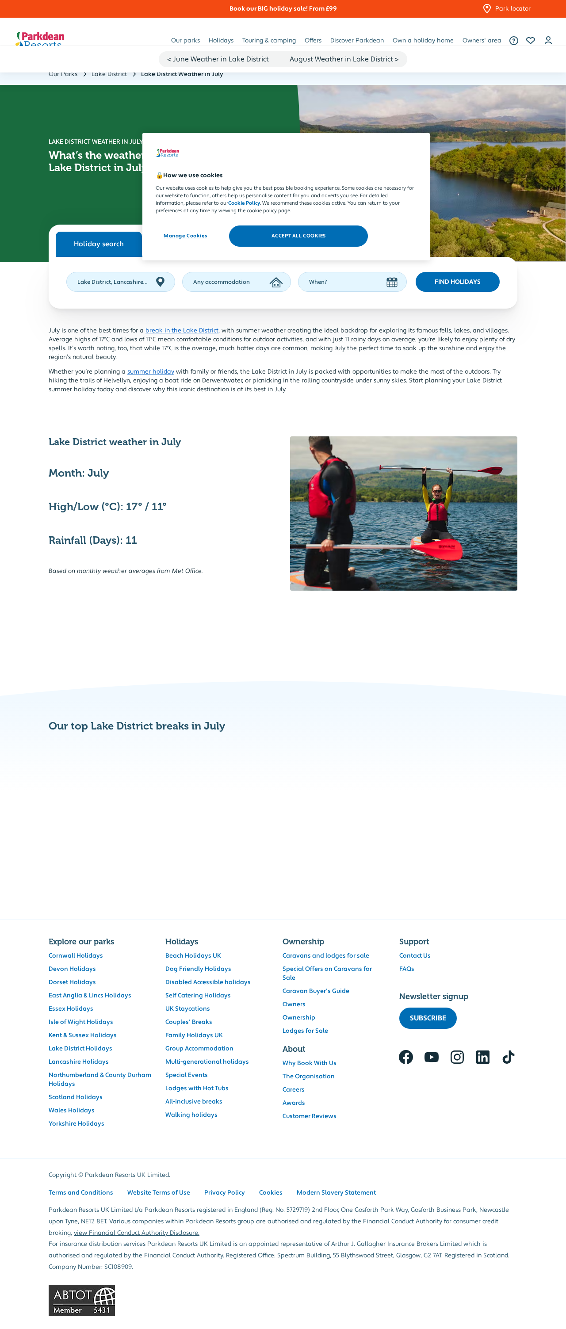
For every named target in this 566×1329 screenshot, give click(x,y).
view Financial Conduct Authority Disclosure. (136, 1233)
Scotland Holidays (76, 1097)
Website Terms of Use (158, 1193)
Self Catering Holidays (198, 996)
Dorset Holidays (72, 982)
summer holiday (150, 372)
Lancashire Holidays (79, 1062)
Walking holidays (191, 1115)
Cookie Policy (244, 203)
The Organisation (309, 1077)
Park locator (513, 9)
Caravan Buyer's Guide (316, 991)
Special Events (186, 1075)
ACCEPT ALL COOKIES (299, 236)
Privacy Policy (224, 1193)
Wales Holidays (72, 1111)
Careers (294, 1090)
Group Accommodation (199, 1049)
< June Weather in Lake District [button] (218, 59)
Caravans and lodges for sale (326, 956)
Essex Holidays (71, 1009)
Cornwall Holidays (76, 956)
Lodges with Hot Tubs (197, 1088)
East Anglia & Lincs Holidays (90, 996)
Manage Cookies (185, 236)
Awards (294, 1103)
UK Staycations (187, 1009)
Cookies (271, 1193)
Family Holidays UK (194, 1035)
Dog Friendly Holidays (198, 969)
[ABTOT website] (283, 1300)
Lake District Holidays (80, 1049)
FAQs (406, 969)
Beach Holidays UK (193, 956)
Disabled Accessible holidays (208, 982)
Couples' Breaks (188, 1022)
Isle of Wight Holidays (81, 1022)
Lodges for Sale (305, 1031)
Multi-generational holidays (207, 1062)
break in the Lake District (181, 331)
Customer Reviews (310, 1116)
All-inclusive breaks (193, 1102)
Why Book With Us (310, 1063)
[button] (530, 40)
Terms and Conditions (81, 1193)
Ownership (299, 1018)
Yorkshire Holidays (76, 1124)
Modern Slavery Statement (336, 1193)
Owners (294, 1004)
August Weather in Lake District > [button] (344, 59)
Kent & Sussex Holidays (83, 1035)
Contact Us (415, 956)
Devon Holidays (72, 969)
